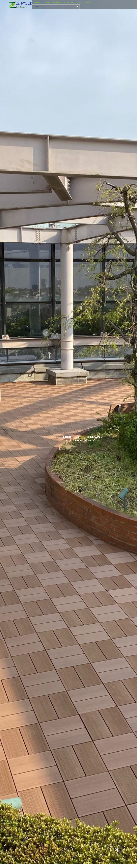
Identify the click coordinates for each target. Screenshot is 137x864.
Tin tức (79, 2)
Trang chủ (37, 2)
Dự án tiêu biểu (68, 2)
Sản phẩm (56, 2)
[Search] (77, 7)
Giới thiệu (47, 2)
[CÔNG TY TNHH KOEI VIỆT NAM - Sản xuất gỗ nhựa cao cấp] (20, 4)
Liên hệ (87, 2)
